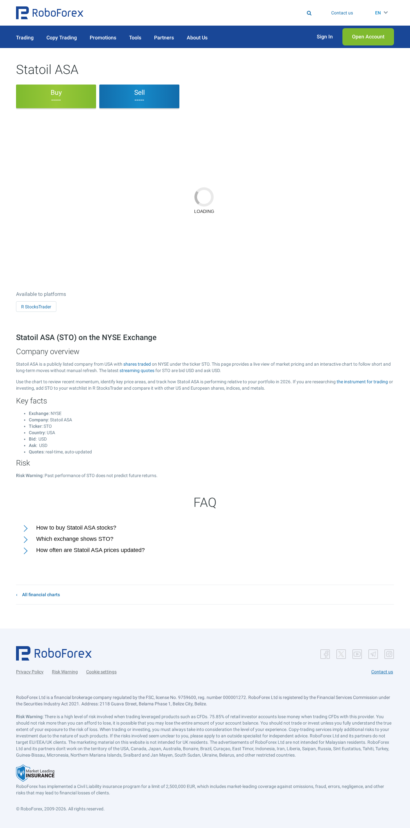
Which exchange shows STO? (74, 539)
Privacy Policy (30, 671)
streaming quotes (136, 370)
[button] (49, 12)
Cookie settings (101, 671)
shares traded (137, 364)
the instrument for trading (362, 381)
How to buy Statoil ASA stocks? (76, 527)
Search (209, 12)
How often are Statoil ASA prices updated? (90, 550)
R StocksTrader (36, 306)
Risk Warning (65, 671)
